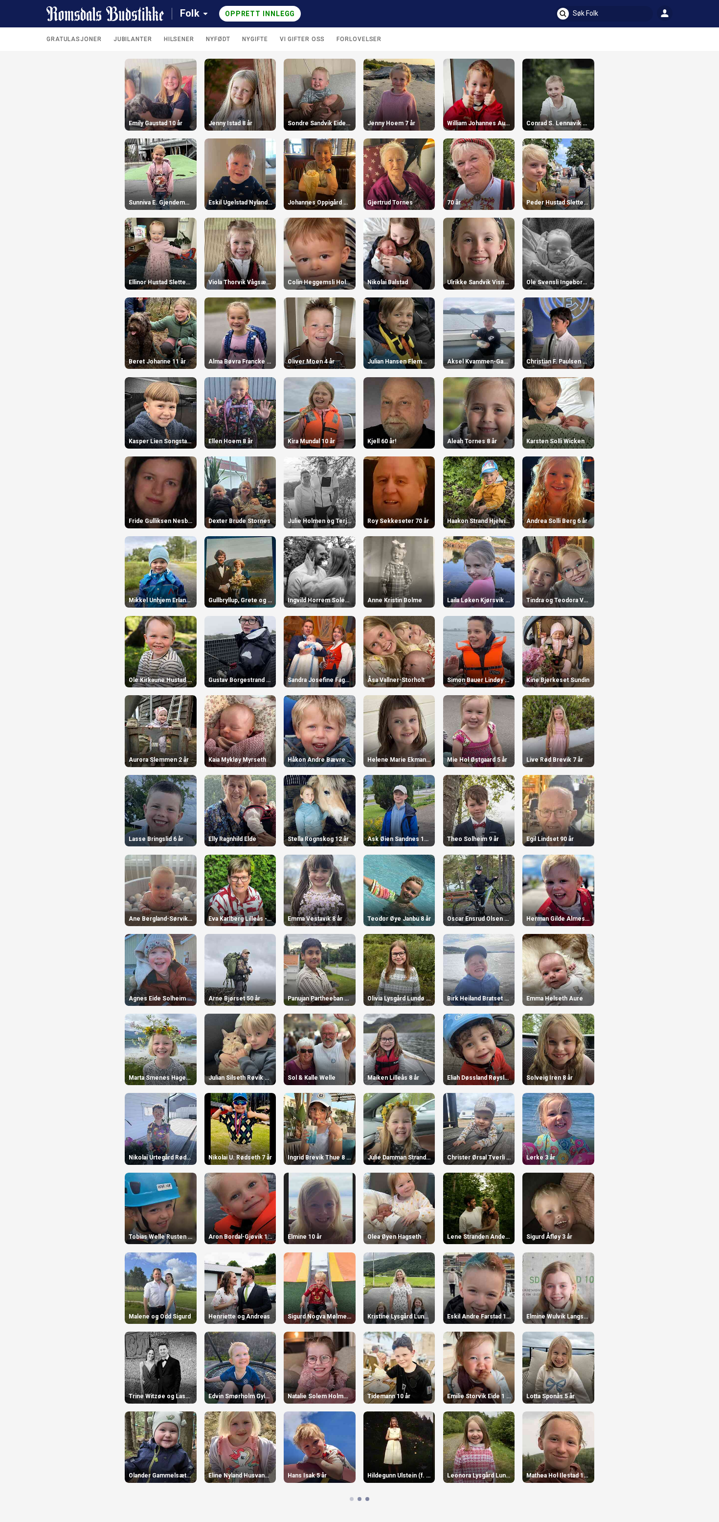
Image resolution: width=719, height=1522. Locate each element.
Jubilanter (132, 39)
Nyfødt (218, 39)
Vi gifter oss (302, 39)
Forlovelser (359, 39)
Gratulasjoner (74, 39)
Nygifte (255, 39)
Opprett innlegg (260, 14)
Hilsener (179, 39)
